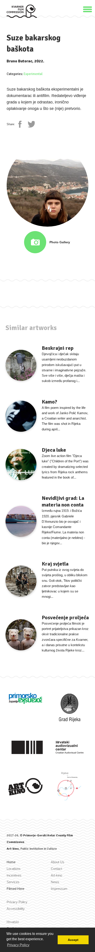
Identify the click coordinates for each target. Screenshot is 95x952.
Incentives (14, 875)
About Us (57, 862)
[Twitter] (31, 124)
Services (13, 882)
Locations (14, 869)
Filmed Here (15, 889)
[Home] (22, 11)
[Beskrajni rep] (21, 365)
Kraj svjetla (55, 563)
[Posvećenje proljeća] (21, 634)
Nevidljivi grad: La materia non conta (63, 501)
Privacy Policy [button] (18, 945)
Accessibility (16, 908)
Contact (56, 869)
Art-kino (13, 849)
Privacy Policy (17, 902)
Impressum (59, 889)
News (55, 882)
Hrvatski (13, 922)
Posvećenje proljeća (65, 617)
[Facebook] (21, 124)
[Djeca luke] (21, 464)
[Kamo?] (21, 416)
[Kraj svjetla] (21, 581)
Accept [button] (73, 940)
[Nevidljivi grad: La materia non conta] (21, 521)
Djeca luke (54, 450)
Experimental (33, 74)
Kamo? (49, 401)
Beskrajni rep (58, 348)
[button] (87, 8)
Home (11, 862)
